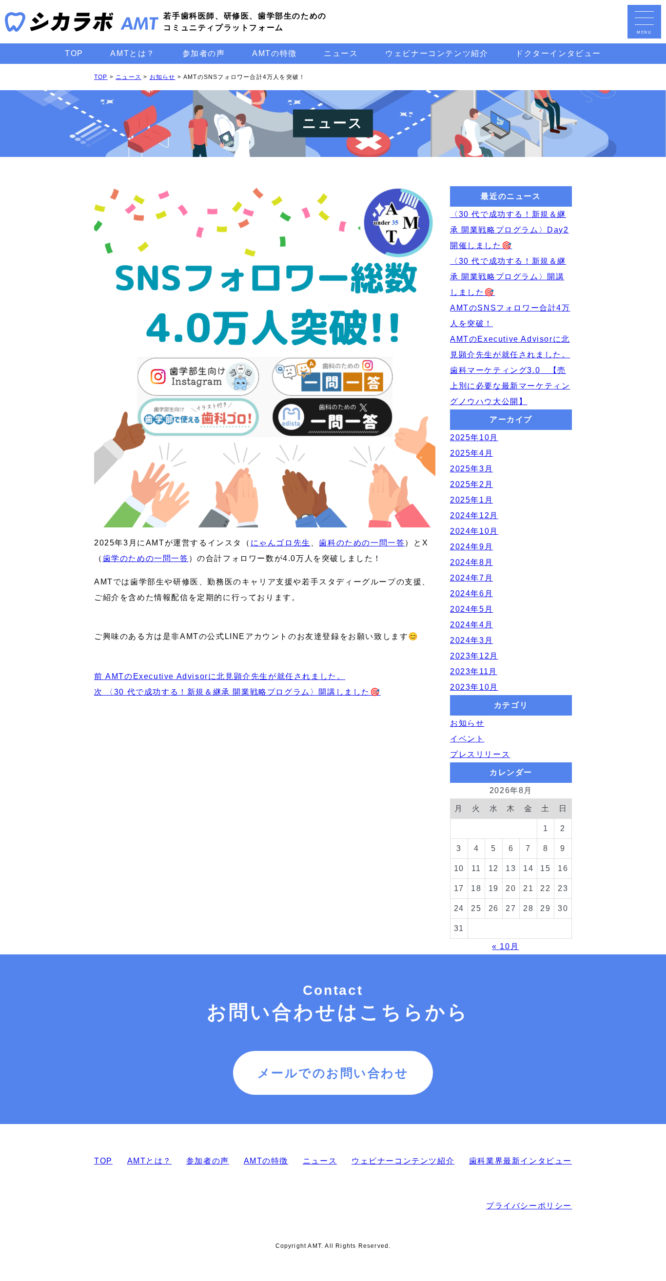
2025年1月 (471, 500)
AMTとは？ (132, 53)
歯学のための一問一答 (146, 558)
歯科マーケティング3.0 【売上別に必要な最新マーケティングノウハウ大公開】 (510, 386)
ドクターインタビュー (558, 53)
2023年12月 (474, 656)
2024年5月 (471, 609)
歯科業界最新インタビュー (520, 1161)
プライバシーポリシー (529, 1206)
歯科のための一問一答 (362, 543)
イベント (467, 739)
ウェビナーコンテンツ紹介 (436, 53)
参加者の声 (203, 53)
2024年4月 (471, 625)
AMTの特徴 (274, 53)
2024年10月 (474, 531)
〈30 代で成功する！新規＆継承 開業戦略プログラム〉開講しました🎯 (508, 276)
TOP (74, 53)
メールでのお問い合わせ (333, 1073)
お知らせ (467, 723)
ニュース (341, 53)
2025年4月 (471, 453)
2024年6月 (471, 593)
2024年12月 (474, 515)
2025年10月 (474, 437)
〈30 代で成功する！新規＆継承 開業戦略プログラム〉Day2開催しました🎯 (509, 230)
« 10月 (505, 946)
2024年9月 (471, 547)
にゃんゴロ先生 (281, 543)
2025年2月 (471, 484)
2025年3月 (471, 469)
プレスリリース (480, 754)
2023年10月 (474, 687)
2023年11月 (473, 671)
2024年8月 (471, 562)
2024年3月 (471, 640)
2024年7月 (471, 578)
